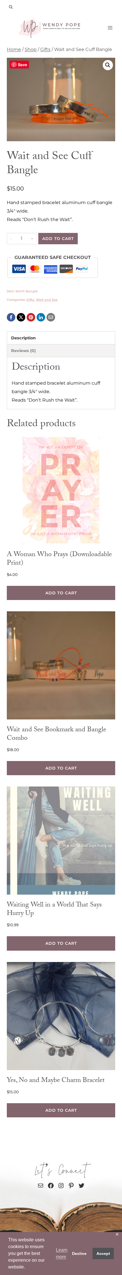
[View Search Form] (11, 7)
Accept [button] (103, 1253)
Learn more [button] (62, 1253)
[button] (108, 65)
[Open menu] (110, 27)
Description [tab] (23, 337)
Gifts (30, 300)
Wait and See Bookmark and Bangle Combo (56, 735)
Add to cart (58, 238)
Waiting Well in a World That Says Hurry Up (54, 910)
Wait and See (47, 300)
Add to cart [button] (61, 592)
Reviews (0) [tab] (23, 350)
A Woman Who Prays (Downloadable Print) (59, 559)
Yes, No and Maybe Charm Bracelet (56, 1081)
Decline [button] (79, 1253)
